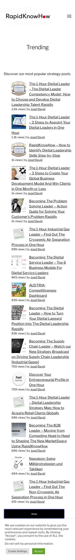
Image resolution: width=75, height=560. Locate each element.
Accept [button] (38, 551)
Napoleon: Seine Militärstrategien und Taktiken (45, 464)
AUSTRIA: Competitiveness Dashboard (42, 290)
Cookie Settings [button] (17, 551)
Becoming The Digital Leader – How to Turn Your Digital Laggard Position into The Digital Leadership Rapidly (40, 318)
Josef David (38, 109)
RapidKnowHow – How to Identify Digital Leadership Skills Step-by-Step (50, 150)
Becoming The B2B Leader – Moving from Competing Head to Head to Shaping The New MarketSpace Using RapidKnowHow (41, 435)
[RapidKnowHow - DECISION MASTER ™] (30, 16)
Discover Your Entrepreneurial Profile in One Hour (49, 379)
